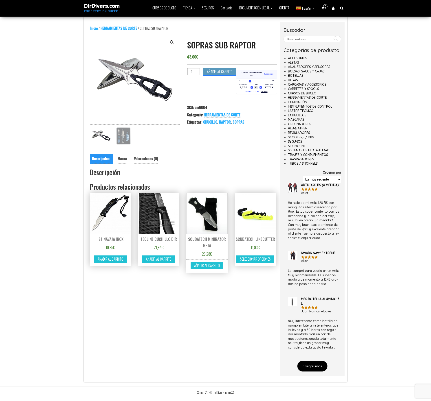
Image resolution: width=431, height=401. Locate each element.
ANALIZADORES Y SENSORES (309, 67)
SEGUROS (208, 8)
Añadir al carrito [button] (110, 259)
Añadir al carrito (220, 71)
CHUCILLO (210, 122)
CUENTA (284, 8)
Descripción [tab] (101, 158)
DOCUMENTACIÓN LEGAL (254, 8)
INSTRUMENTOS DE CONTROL (310, 107)
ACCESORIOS (297, 58)
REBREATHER (297, 128)
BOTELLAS (295, 76)
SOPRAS (238, 122)
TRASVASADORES (301, 159)
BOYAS (293, 80)
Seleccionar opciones (255, 259)
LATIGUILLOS (297, 115)
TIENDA (188, 8)
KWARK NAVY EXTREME (318, 253)
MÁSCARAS (296, 120)
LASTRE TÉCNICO (300, 111)
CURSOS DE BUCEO (164, 8)
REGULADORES (299, 133)
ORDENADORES (299, 124)
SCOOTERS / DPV (301, 137)
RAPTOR (225, 122)
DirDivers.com (102, 6)
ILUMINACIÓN (297, 102)
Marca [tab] (122, 158)
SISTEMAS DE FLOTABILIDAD (308, 150)
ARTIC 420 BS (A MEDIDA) (320, 185)
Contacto (227, 8)
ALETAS (293, 63)
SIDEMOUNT (297, 146)
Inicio (94, 28)
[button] (172, 42)
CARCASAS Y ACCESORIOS (307, 85)
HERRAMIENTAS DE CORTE (119, 28)
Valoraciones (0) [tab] (146, 158)
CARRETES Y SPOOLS (303, 89)
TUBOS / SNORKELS (303, 163)
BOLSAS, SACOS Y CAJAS (306, 71)
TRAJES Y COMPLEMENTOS (308, 155)
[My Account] (333, 8)
